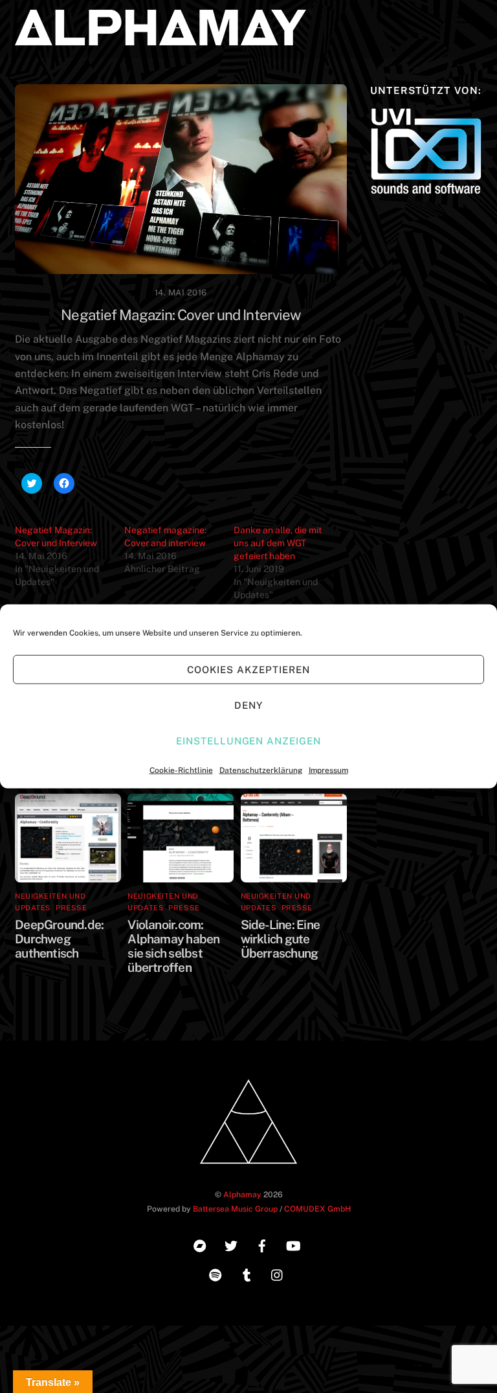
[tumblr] (247, 1273)
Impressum (328, 770)
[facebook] (262, 1244)
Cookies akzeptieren (248, 668)
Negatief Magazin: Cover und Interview (180, 314)
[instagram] (278, 1273)
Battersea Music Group (235, 1209)
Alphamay (242, 1194)
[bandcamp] (200, 1244)
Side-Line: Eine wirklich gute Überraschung (280, 938)
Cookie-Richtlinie (181, 770)
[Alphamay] (160, 39)
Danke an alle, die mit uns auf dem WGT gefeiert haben (278, 543)
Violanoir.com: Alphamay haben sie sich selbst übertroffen (173, 945)
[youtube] (293, 1244)
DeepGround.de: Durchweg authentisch (59, 938)
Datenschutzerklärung (260, 770)
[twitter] (231, 1244)
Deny (248, 704)
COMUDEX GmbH (317, 1209)
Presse (71, 907)
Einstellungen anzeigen (248, 740)
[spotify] (215, 1273)
